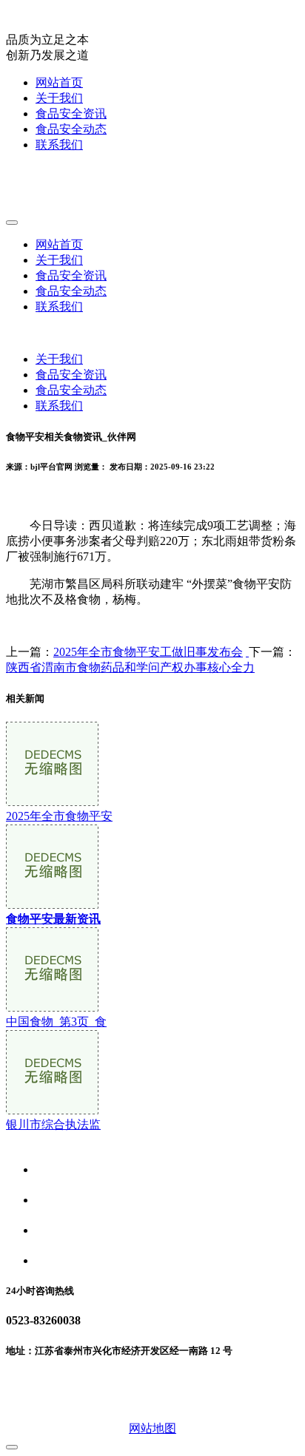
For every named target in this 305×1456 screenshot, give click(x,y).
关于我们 (59, 98)
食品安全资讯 (71, 113)
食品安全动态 (71, 129)
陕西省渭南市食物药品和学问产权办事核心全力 (130, 667)
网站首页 (59, 82)
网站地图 (152, 1428)
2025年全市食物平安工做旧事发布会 (148, 652)
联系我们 (59, 144)
